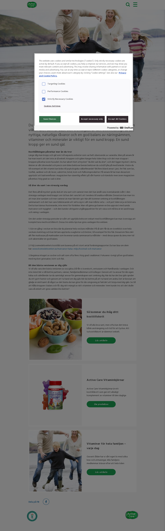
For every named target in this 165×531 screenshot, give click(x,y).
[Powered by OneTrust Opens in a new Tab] (119, 129)
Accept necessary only (92, 119)
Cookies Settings (52, 106)
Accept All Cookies (117, 119)
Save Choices (50, 119)
